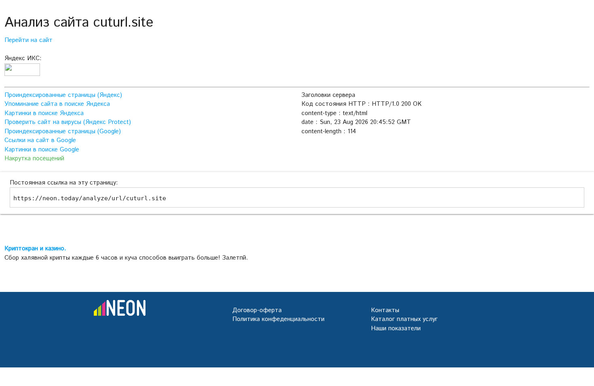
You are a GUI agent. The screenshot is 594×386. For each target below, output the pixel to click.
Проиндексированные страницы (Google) (62, 131)
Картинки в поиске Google (41, 149)
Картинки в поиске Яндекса (44, 113)
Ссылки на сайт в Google (40, 140)
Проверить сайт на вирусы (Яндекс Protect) (67, 122)
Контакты (385, 310)
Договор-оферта (257, 310)
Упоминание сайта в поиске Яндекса (57, 104)
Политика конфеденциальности (278, 319)
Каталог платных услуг (404, 319)
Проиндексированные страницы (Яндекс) (63, 95)
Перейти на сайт (28, 40)
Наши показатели (396, 328)
